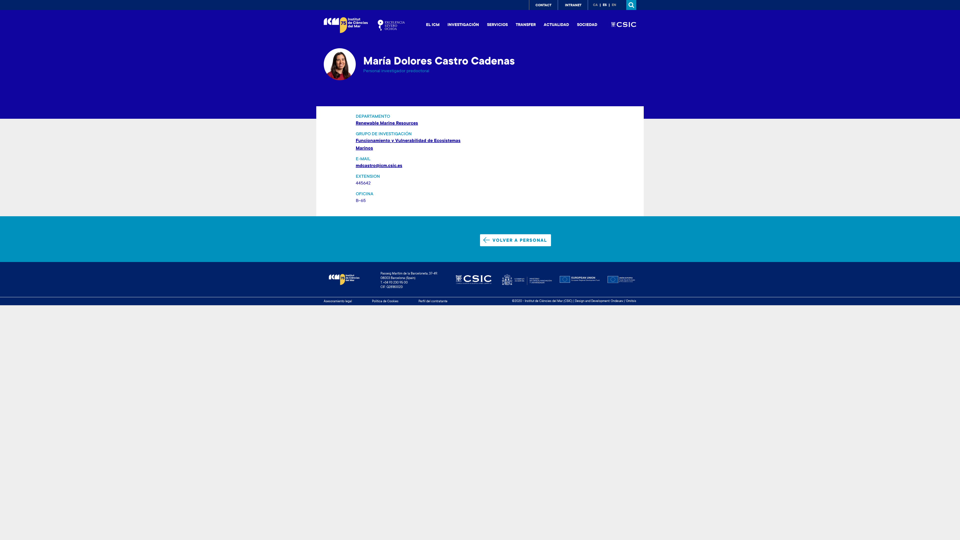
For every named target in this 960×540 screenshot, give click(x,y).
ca (595, 5)
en (614, 5)
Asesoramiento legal (338, 301)
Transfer (526, 25)
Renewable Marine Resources (387, 123)
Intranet (573, 6)
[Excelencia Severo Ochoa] (391, 25)
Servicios (497, 25)
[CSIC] (623, 25)
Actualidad (556, 25)
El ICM (433, 25)
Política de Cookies (385, 301)
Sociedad (587, 25)
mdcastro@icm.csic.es (379, 166)
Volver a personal (519, 240)
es (605, 5)
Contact (544, 6)
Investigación (463, 25)
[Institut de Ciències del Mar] (346, 25)
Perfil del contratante (433, 301)
